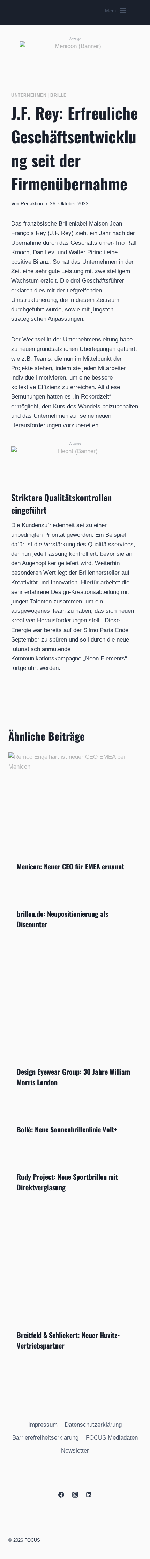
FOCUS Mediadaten (112, 1437)
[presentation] (75, 802)
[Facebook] (61, 1495)
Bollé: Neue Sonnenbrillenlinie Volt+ (67, 1129)
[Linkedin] (89, 1495)
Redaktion (32, 203)
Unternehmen (29, 95)
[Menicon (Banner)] (75, 56)
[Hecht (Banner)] (75, 458)
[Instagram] (75, 1495)
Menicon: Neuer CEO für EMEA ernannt (70, 866)
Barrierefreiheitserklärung (45, 1437)
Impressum (43, 1424)
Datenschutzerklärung (93, 1424)
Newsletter (75, 1450)
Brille (58, 95)
